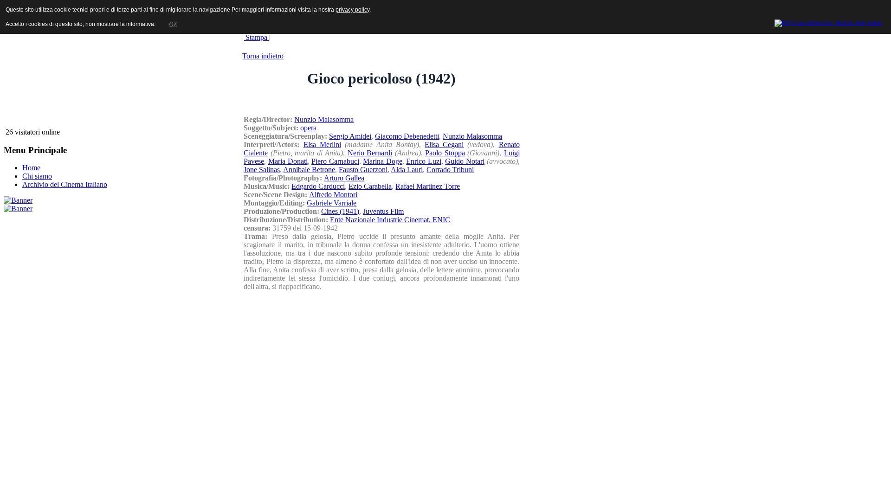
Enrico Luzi (423, 161)
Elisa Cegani (444, 144)
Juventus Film (383, 211)
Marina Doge (382, 161)
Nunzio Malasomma (324, 119)
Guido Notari (464, 161)
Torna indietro (263, 56)
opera (308, 128)
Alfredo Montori (333, 195)
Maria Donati (288, 161)
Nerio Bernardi (370, 153)
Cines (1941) (340, 211)
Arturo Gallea (344, 178)
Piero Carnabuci (335, 161)
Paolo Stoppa (445, 153)
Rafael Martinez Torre (427, 186)
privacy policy (352, 9)
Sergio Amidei (350, 136)
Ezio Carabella (370, 186)
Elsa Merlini (322, 144)
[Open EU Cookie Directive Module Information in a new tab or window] (829, 22)
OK (172, 24)
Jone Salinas (262, 169)
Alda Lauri (407, 169)
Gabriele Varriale (331, 203)
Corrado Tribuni (450, 169)
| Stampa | (256, 37)
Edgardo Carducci (318, 186)
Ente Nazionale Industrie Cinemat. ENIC (390, 220)
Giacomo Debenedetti (407, 136)
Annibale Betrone (309, 169)
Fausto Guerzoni (363, 169)
